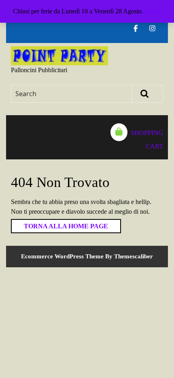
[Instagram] (155, 28)
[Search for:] (71, 93)
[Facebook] (139, 28)
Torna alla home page (59, 224)
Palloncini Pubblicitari (39, 70)
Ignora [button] (153, 11)
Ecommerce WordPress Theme (62, 256)
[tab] (15, 137)
